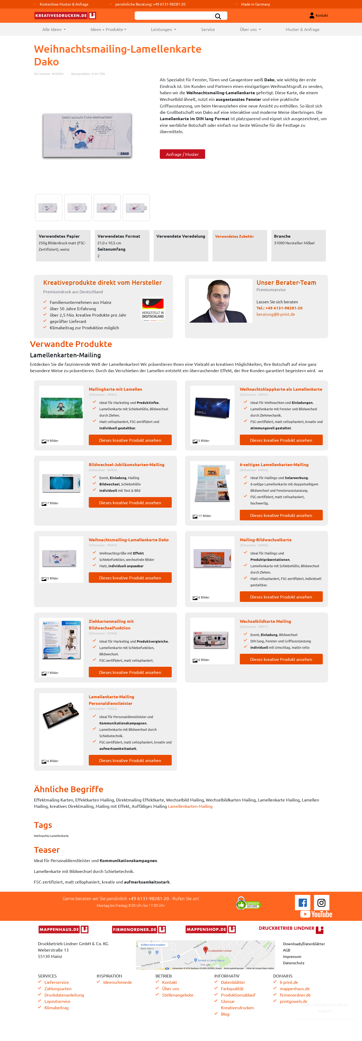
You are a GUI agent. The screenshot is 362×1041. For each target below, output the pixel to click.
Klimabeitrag (57, 1007)
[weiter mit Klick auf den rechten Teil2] (76, 207)
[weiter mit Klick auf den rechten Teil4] (134, 207)
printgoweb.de (293, 1001)
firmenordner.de (295, 994)
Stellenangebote (177, 994)
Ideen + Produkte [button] (107, 29)
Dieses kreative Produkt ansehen (130, 440)
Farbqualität (232, 988)
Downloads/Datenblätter (304, 943)
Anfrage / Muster (182, 154)
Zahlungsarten (58, 988)
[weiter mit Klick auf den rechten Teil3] (105, 207)
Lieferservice (57, 982)
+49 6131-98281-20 (284, 307)
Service (208, 29)
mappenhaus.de (295, 988)
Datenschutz (293, 962)
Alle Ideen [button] (60, 29)
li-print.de (289, 982)
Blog (225, 1013)
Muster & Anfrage (303, 29)
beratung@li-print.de (276, 314)
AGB (286, 950)
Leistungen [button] (162, 29)
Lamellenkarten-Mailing (190, 806)
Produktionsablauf (238, 994)
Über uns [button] (249, 29)
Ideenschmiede (117, 982)
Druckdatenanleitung (64, 994)
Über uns (170, 988)
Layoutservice (57, 1001)
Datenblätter (233, 982)
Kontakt (169, 982)
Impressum (292, 956)
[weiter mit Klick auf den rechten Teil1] (93, 135)
